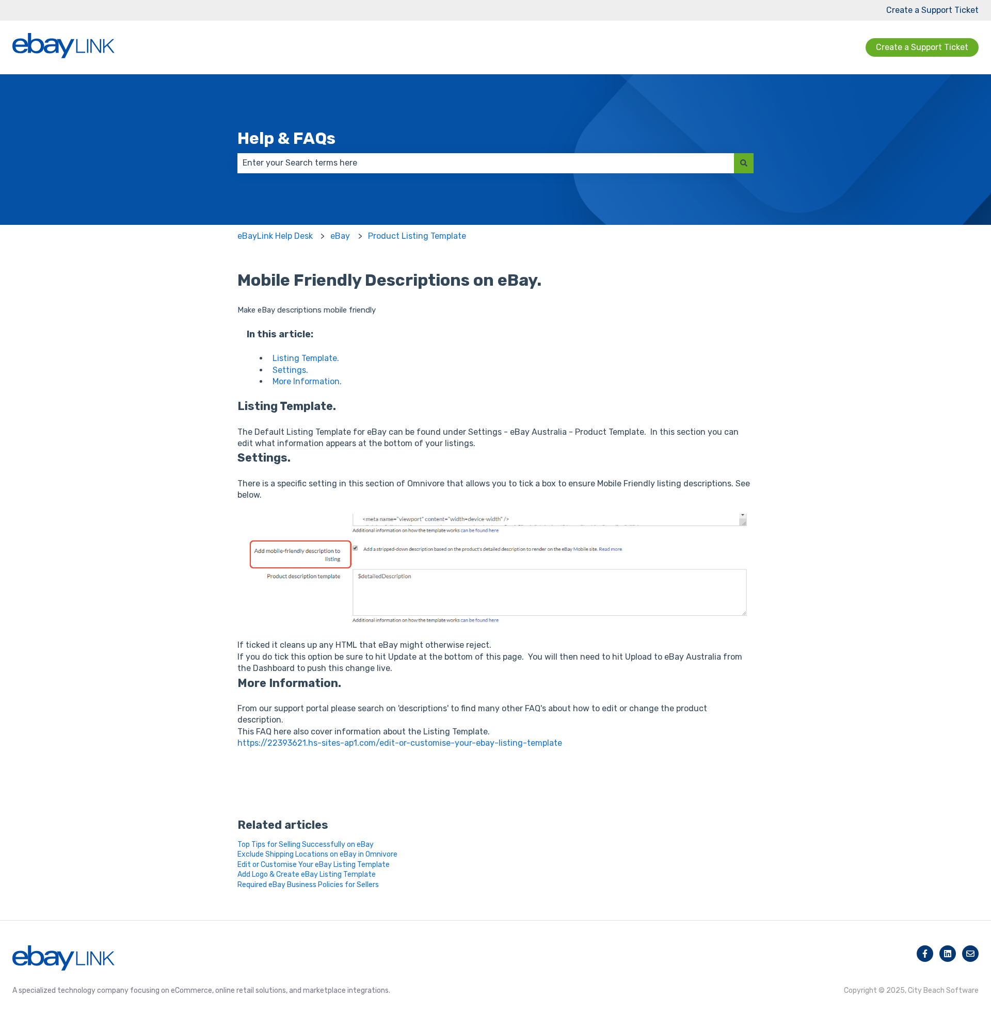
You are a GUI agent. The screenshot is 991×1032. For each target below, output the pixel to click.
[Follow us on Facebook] (925, 953)
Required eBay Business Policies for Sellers (308, 884)
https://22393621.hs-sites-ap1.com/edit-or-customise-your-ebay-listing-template (399, 743)
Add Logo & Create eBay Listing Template (306, 874)
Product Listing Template (417, 236)
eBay (340, 236)
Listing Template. (306, 358)
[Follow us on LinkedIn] (947, 953)
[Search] (744, 163)
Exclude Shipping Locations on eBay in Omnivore (317, 854)
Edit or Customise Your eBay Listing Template (313, 864)
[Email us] (970, 953)
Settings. (290, 370)
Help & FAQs (286, 138)
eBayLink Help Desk (275, 236)
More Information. (307, 381)
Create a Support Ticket (932, 10)
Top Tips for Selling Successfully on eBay (305, 844)
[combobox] (485, 163)
